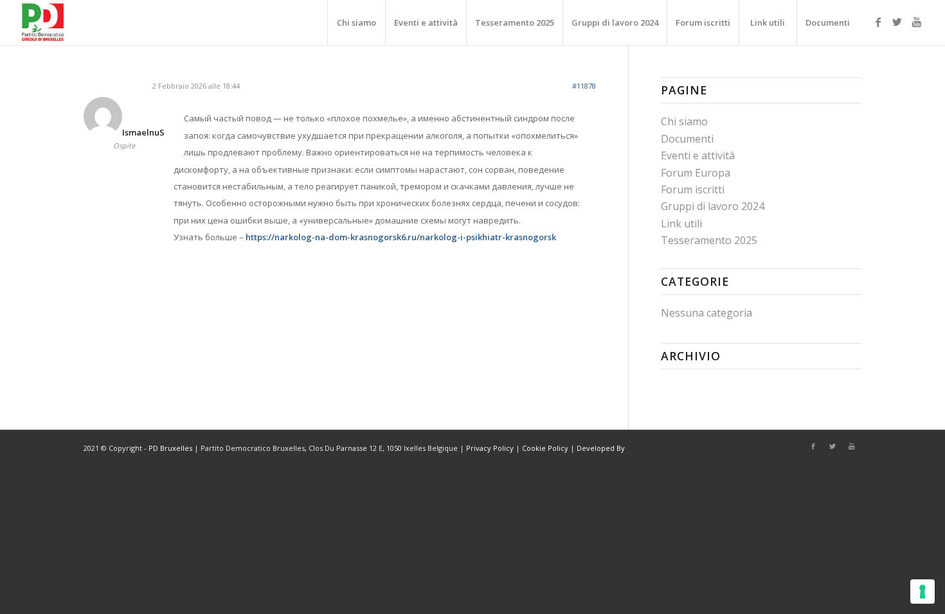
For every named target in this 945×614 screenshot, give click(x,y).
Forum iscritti (692, 189)
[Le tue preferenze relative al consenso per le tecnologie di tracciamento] (922, 591)
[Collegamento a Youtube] (916, 21)
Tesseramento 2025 (709, 240)
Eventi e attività (698, 155)
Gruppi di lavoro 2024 (712, 206)
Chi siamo (684, 121)
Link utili (681, 223)
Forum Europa (695, 173)
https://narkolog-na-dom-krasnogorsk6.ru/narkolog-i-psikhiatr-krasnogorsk (401, 237)
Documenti (687, 139)
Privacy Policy (490, 448)
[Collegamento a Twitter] (897, 21)
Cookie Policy (545, 448)
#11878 (584, 86)
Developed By (601, 448)
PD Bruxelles (170, 448)
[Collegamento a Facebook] (878, 21)
